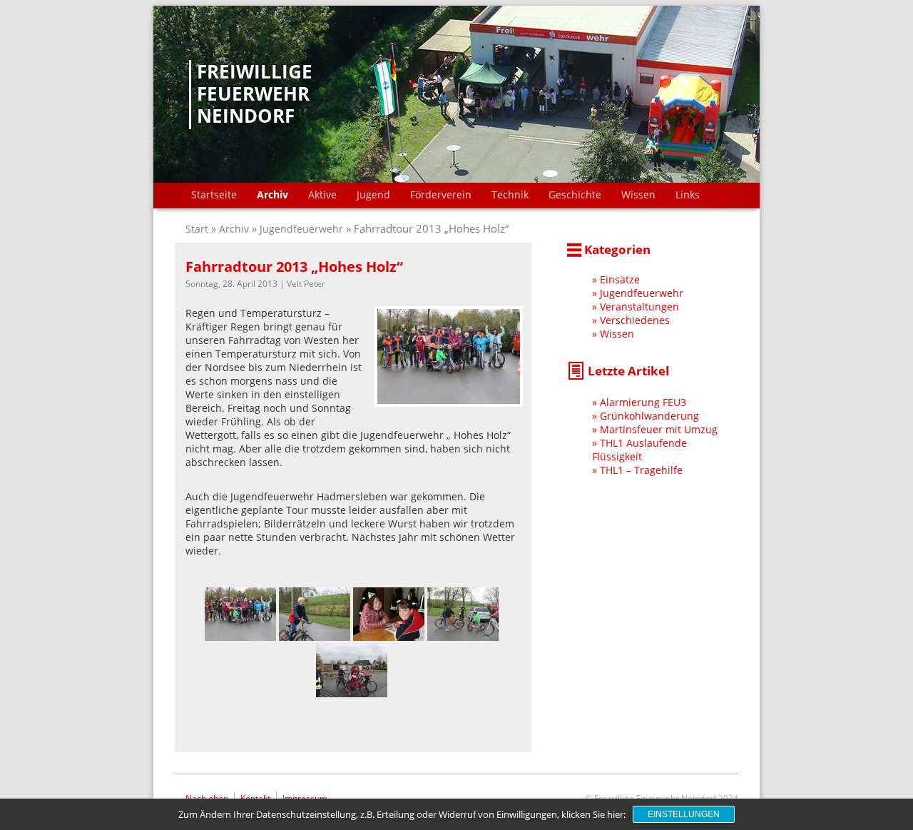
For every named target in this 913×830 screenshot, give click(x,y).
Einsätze (620, 279)
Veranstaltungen (639, 306)
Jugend (373, 194)
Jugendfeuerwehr (301, 229)
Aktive (322, 194)
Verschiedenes (635, 320)
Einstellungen (684, 814)
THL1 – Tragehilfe (641, 470)
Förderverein (440, 194)
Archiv (272, 194)
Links (687, 194)
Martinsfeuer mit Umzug (659, 429)
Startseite (214, 194)
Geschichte (575, 194)
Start (198, 229)
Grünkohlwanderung (649, 415)
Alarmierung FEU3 (643, 402)
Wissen (638, 194)
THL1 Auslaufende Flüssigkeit (639, 449)
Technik (510, 194)
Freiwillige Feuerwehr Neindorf (254, 94)
